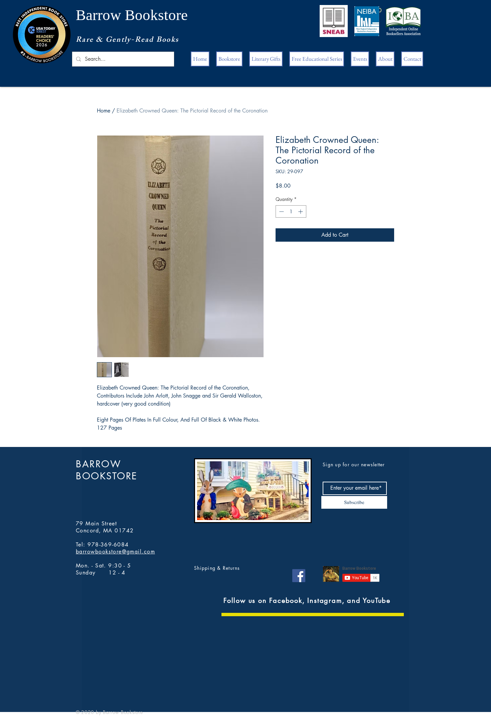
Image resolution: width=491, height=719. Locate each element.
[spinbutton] (291, 211)
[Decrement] (281, 211)
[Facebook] (298, 575)
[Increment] (301, 211)
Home (103, 110)
